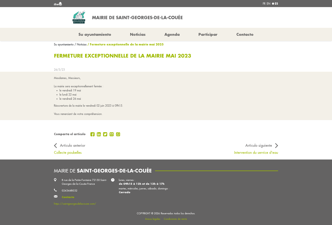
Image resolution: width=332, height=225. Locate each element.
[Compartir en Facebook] (93, 134)
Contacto (244, 34)
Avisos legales (152, 219)
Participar (208, 34)
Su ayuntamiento (64, 44)
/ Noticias (81, 44)
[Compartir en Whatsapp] (118, 134)
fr (264, 3)
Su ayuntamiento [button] (95, 34)
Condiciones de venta (175, 219)
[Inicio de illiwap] (99, 3)
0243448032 (69, 190)
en (268, 3)
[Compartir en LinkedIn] (99, 134)
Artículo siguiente (258, 145)
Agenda (172, 34)
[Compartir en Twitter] (105, 134)
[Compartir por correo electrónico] (112, 134)
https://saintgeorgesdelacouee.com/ (75, 203)
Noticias (138, 34)
